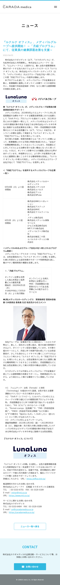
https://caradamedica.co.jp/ (21, 512)
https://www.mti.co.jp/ (19, 495)
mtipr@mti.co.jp (19, 492)
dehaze (55, 7)
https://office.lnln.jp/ (36, 478)
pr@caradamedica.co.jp (22, 509)
